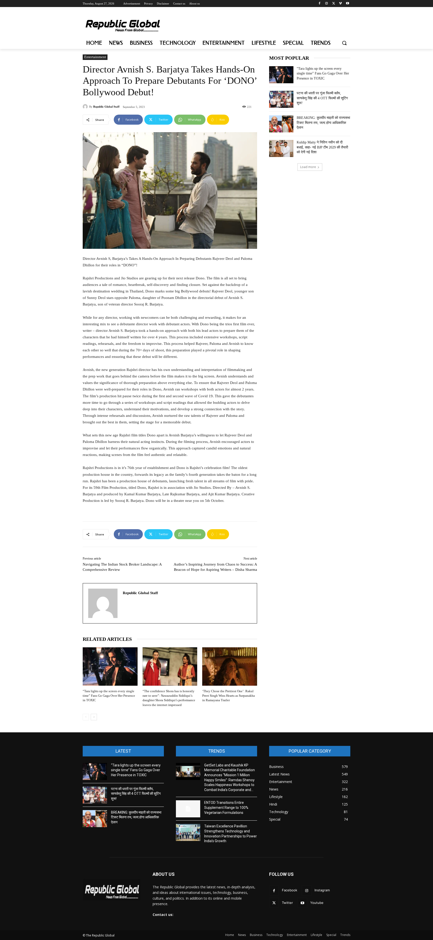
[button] (344, 43)
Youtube (316, 903)
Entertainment (95, 57)
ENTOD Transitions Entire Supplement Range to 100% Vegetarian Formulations (226, 807)
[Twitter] (334, 4)
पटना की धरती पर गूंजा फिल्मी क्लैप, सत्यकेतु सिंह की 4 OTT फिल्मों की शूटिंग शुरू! (322, 98)
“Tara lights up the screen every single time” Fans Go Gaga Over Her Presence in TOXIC (109, 695)
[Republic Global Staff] (86, 106)
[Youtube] (347, 4)
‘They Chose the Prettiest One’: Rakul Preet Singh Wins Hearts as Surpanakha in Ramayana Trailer (228, 695)
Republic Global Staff (106, 106)
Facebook (289, 890)
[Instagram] (327, 4)
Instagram (322, 890)
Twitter (287, 903)
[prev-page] (86, 717)
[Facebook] (319, 4)
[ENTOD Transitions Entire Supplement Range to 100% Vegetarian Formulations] (188, 808)
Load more (308, 167)
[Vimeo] (340, 4)
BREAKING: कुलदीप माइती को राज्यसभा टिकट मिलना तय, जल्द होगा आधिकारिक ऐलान (323, 122)
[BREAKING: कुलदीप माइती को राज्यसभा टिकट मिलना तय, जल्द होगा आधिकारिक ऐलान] (281, 123)
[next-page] (94, 717)
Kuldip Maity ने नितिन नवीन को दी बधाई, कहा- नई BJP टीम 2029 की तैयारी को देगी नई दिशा (322, 147)
